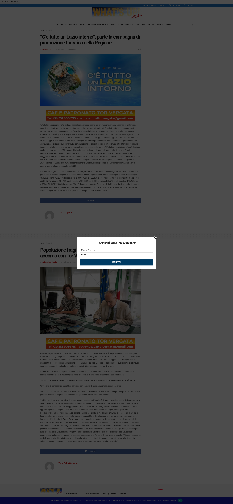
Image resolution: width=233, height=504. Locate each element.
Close (155, 238)
